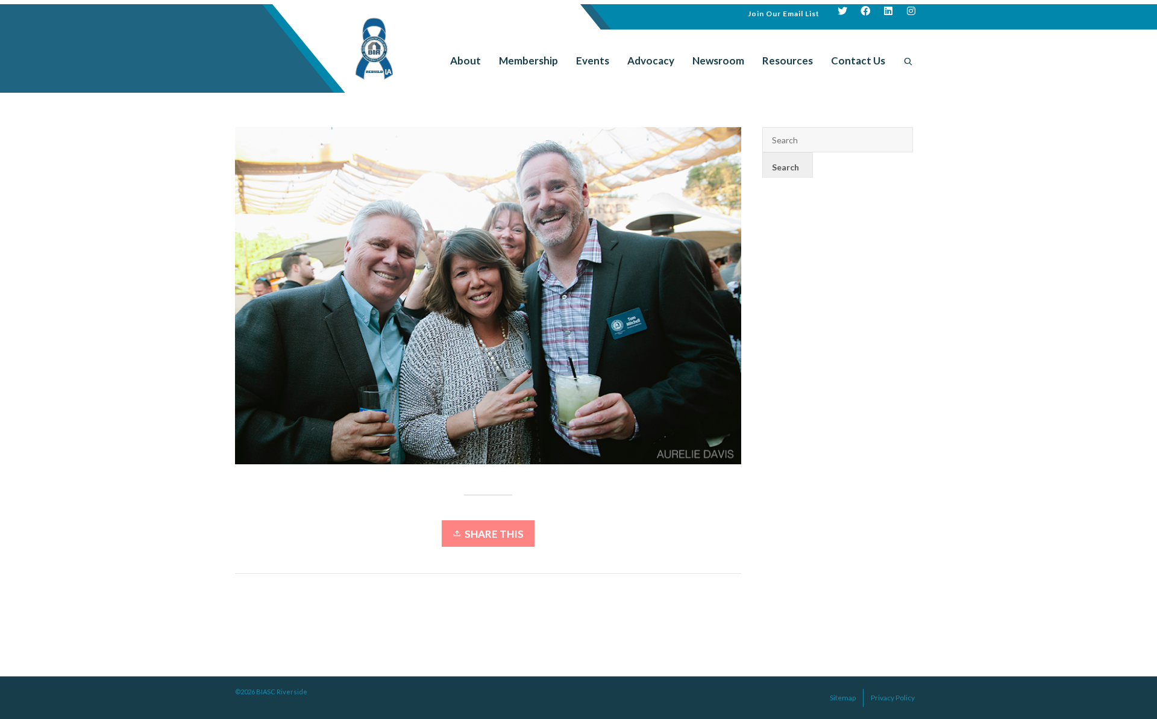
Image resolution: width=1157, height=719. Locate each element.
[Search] (908, 61)
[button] (784, 12)
